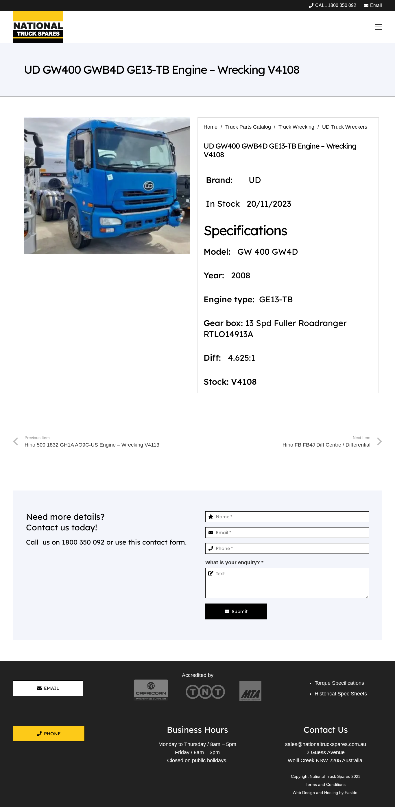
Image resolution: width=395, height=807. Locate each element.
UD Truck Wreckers (344, 127)
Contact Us (326, 729)
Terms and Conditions (326, 784)
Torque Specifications (339, 683)
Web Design (304, 792)
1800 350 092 (83, 542)
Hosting (331, 792)
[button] (378, 26)
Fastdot (352, 792)
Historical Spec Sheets (341, 694)
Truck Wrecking (296, 127)
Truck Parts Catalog (248, 127)
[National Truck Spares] (38, 27)
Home (210, 127)
